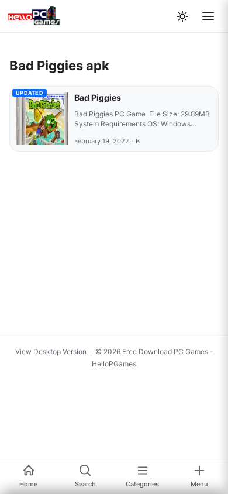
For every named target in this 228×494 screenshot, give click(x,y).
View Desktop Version (51, 351)
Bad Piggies (97, 97)
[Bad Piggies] (42, 118)
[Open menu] (208, 16)
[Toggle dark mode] (182, 16)
